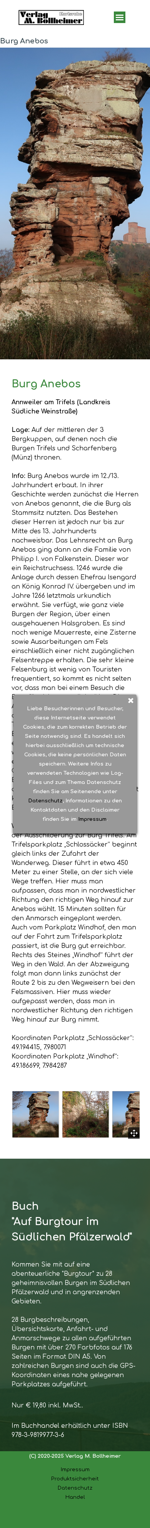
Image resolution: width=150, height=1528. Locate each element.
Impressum (75, 1469)
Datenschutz (75, 1488)
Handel (75, 1497)
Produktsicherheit (75, 1479)
